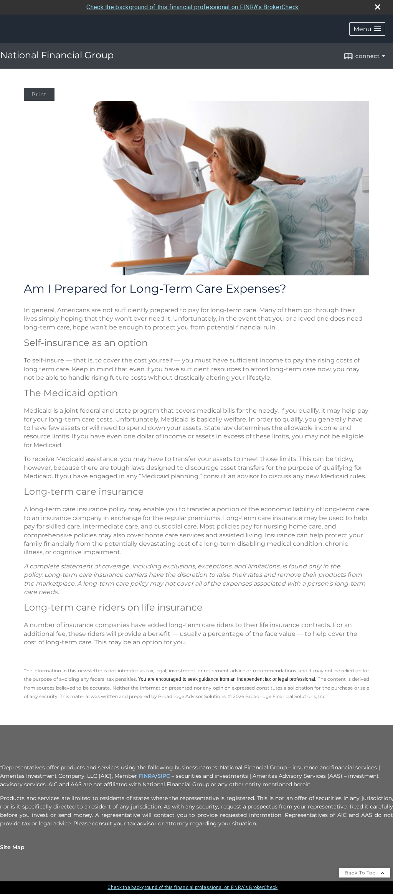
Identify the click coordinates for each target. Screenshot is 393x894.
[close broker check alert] (378, 7)
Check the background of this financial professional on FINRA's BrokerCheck (192, 7)
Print (39, 94)
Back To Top (361, 873)
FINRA (147, 775)
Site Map (12, 847)
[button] (367, 29)
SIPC (163, 775)
